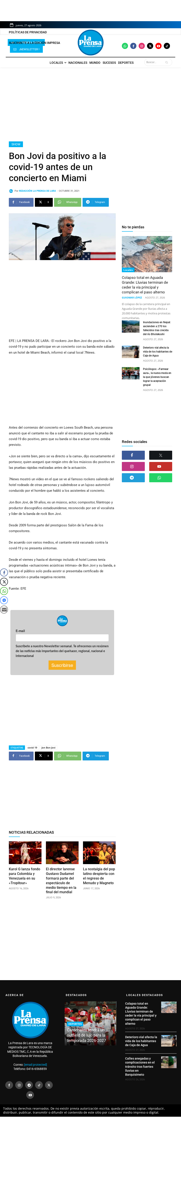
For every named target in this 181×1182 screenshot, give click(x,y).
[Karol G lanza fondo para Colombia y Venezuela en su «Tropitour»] (25, 852)
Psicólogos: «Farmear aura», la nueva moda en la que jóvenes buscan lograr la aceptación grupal (157, 377)
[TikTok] (39, 1085)
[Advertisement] (90, 104)
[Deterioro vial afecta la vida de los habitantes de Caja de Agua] (131, 352)
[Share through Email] (4, 610)
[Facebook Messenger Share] (4, 600)
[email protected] (35, 1064)
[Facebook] (133, 46)
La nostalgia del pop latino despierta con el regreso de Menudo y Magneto (99, 876)
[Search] (167, 62)
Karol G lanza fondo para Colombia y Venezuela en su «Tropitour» (24, 876)
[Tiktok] (167, 46)
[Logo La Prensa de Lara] (90, 42)
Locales (128, 270)
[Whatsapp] (125, 46)
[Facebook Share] (4, 572)
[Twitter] (150, 46)
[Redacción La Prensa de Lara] (12, 191)
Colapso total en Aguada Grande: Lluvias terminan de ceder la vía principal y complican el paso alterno (145, 284)
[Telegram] (133, 477)
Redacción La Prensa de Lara (37, 190)
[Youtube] (158, 46)
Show (15, 144)
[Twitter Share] (4, 582)
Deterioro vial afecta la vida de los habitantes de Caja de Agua (157, 351)
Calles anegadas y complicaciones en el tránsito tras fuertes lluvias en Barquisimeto (140, 1066)
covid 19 (32, 747)
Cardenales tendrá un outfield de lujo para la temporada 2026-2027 (86, 1035)
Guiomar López (132, 297)
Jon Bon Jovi (48, 747)
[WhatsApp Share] (4, 591)
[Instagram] (142, 46)
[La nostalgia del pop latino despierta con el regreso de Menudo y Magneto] (99, 852)
